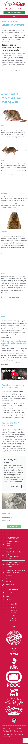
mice (7, 443)
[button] (14, 16)
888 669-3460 (13, 487)
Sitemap (5, 729)
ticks (3, 417)
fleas (23, 415)
